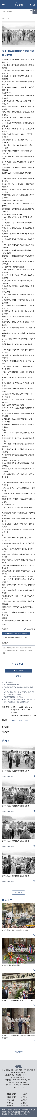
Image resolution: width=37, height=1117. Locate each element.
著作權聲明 (10, 1100)
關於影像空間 (11, 1097)
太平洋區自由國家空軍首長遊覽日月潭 (15, 771)
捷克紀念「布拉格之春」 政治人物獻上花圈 (17, 1000)
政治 (7, 18)
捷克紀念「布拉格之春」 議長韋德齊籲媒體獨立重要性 (18, 1037)
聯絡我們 (10, 1106)
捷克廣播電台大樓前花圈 (11, 965)
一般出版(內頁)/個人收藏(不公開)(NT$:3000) (15, 633)
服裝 (20, 720)
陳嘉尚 (14, 720)
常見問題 (10, 1103)
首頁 (3, 18)
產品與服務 (24, 1106)
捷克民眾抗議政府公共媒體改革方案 (15, 930)
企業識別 (24, 1100)
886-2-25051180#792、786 (21, 1080)
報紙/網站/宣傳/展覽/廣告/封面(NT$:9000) (15, 637)
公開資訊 (24, 1103)
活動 (26, 720)
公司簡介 (24, 1097)
